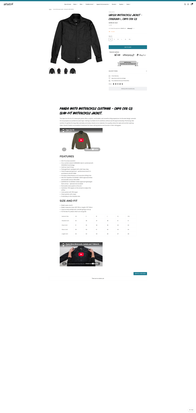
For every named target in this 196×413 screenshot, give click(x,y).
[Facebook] (114, 84)
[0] (191, 4)
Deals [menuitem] (128, 4)
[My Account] (188, 4)
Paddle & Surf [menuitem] (89, 4)
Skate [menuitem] (74, 4)
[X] (116, 84)
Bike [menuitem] (81, 4)
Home (50, 9)
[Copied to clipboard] (122, 84)
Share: (110, 83)
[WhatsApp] (120, 84)
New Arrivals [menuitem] (67, 4)
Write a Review (140, 273)
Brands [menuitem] (114, 4)
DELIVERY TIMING (113, 71)
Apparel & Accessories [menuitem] (102, 4)
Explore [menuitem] (121, 4)
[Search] (185, 4)
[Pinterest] (118, 84)
